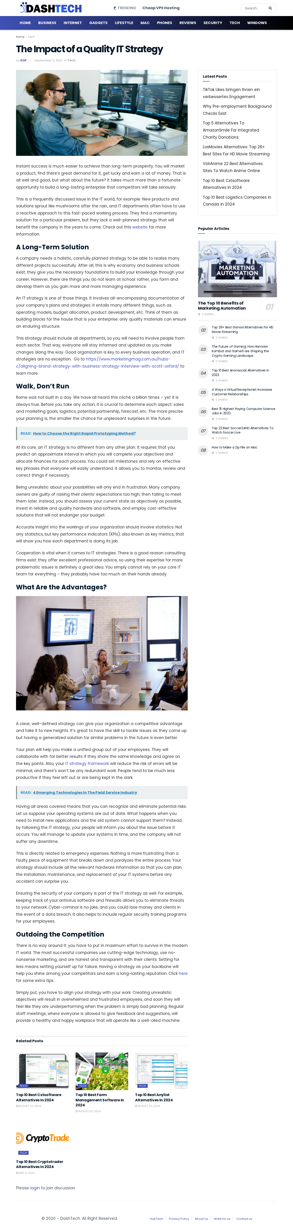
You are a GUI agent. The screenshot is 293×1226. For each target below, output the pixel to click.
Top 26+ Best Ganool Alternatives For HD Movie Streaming (242, 329)
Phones (164, 22)
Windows (257, 22)
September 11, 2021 (48, 60)
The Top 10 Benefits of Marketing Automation (222, 305)
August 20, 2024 (29, 1106)
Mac (145, 22)
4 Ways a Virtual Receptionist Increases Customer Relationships (242, 391)
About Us (201, 1219)
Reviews (187, 22)
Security (212, 22)
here (183, 973)
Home (25, 22)
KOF (23, 60)
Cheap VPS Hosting (161, 8)
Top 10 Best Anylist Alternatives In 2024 (154, 1097)
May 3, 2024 (26, 1173)
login (35, 1188)
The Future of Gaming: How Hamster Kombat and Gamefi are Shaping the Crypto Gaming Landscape (240, 351)
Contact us (244, 1219)
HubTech (156, 1219)
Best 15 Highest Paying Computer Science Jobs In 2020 (243, 411)
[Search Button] (271, 8)
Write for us (222, 1219)
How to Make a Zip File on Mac (235, 447)
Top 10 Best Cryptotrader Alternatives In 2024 (39, 1164)
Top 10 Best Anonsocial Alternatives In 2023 (240, 372)
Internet (73, 22)
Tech (235, 22)
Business (47, 22)
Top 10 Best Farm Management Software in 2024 (100, 1100)
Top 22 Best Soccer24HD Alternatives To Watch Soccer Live (242, 430)
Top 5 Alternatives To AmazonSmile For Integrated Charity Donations (231, 130)
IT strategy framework (87, 763)
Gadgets (98, 22)
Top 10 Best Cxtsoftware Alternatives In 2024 (38, 1097)
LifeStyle (124, 22)
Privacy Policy (179, 1219)
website (140, 227)
